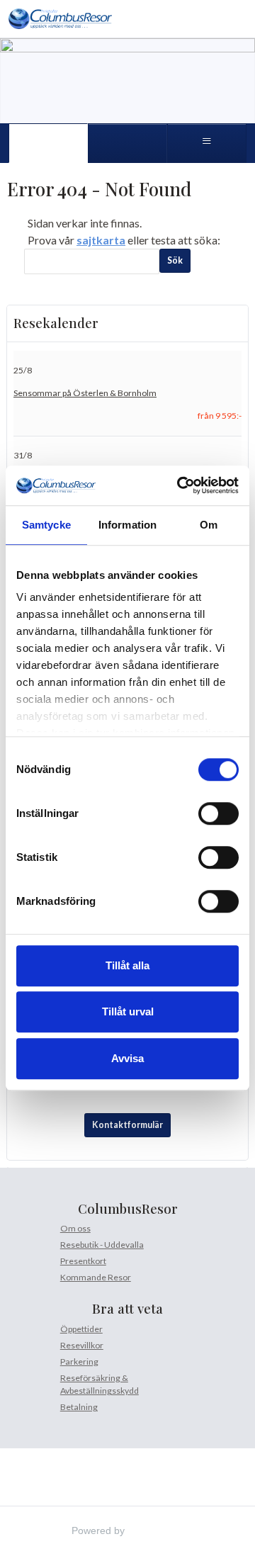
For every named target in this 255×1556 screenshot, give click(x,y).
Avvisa (127, 1058)
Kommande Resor (95, 1277)
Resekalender (55, 323)
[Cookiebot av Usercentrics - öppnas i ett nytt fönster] (180, 485)
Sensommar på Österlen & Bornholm (85, 393)
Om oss (75, 1228)
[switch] (218, 813)
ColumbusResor (128, 1208)
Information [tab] (127, 525)
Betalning (79, 1407)
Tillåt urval (128, 1011)
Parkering (79, 1361)
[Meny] (206, 143)
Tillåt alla (127, 965)
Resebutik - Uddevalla (102, 1244)
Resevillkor (81, 1345)
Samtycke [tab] (46, 525)
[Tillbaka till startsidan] (60, 19)
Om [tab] (208, 525)
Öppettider (81, 1329)
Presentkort (83, 1261)
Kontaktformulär (127, 1125)
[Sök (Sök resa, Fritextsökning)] (127, 143)
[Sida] (48, 143)
